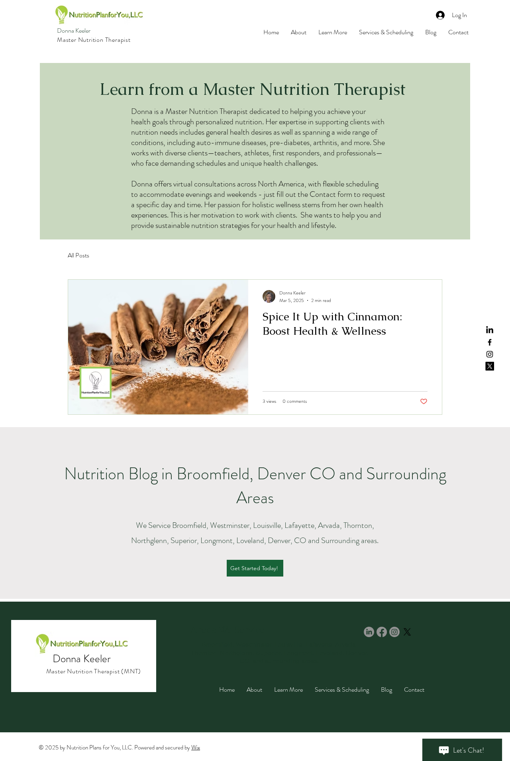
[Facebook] (489, 342)
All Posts (78, 255)
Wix (195, 747)
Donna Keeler (73, 30)
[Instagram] (489, 354)
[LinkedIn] (489, 330)
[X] (489, 366)
